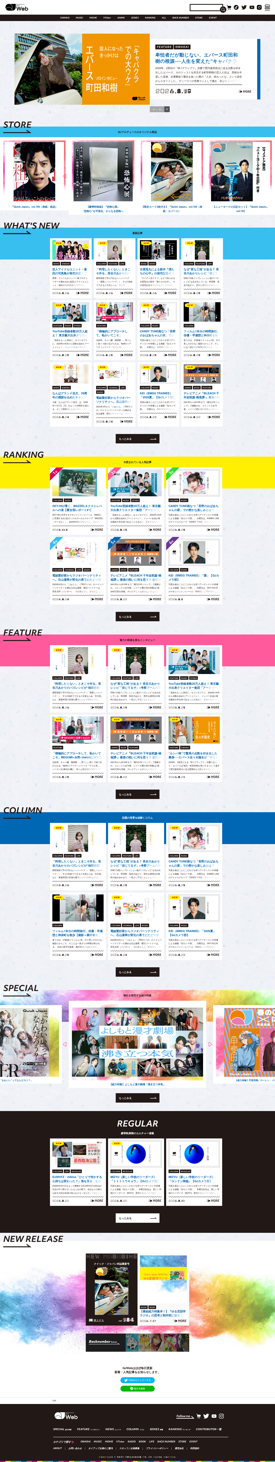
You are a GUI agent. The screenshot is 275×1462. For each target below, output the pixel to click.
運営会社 (179, 1448)
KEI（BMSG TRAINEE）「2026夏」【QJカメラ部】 (158, 395)
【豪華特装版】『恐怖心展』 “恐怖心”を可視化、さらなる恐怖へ (103, 209)
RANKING (150, 18)
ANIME (121, 18)
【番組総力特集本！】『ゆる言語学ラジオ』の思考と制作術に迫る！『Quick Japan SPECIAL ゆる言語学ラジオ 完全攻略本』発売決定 (198, 63)
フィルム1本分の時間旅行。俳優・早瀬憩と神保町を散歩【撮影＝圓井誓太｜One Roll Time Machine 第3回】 (202, 333)
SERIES (135, 18)
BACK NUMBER (180, 18)
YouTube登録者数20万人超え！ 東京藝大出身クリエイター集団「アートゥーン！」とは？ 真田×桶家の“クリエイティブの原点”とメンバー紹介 (70, 333)
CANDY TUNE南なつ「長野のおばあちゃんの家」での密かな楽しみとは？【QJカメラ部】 (158, 333)
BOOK (142, 1442)
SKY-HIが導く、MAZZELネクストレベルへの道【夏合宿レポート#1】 (77, 508)
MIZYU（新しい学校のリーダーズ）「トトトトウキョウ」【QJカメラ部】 (135, 1179)
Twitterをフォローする (139, 1380)
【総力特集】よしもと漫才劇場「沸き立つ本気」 (137, 1084)
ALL (164, 18)
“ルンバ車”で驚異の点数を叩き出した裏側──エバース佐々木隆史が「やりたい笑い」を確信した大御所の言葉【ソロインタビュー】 (194, 755)
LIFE (151, 1442)
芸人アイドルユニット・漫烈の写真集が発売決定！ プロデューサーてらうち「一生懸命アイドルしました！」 (70, 271)
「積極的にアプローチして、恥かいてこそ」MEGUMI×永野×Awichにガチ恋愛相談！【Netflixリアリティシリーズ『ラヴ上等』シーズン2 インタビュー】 (113, 333)
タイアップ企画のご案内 (100, 1448)
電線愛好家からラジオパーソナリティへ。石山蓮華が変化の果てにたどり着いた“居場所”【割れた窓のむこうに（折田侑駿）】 (113, 400)
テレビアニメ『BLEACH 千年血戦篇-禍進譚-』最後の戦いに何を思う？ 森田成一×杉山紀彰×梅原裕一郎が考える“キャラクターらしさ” (202, 395)
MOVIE (93, 18)
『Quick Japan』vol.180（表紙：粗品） (34, 206)
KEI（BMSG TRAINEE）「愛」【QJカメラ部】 (194, 577)
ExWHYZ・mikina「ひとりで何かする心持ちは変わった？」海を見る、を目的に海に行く (77, 1179)
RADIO (132, 1442)
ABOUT (57, 1448)
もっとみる (125, 439)
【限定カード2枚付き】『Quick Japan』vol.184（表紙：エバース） (171, 209)
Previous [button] (64, 176)
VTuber (107, 18)
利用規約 (194, 1448)
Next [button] (210, 176)
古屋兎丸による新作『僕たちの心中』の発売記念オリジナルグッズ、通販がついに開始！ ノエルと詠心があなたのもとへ (157, 271)
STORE (199, 18)
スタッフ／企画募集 (129, 1448)
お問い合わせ (75, 1448)
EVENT (213, 18)
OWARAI (64, 18)
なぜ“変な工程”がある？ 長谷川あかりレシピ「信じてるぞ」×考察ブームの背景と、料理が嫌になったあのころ (201, 271)
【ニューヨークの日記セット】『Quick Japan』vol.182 (241, 209)
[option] (137, 69)
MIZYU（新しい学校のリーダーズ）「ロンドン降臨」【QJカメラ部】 (192, 1179)
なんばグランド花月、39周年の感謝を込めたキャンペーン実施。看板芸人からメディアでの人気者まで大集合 (69, 395)
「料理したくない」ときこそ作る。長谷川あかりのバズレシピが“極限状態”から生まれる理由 (113, 271)
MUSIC (79, 18)
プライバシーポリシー (157, 1448)
